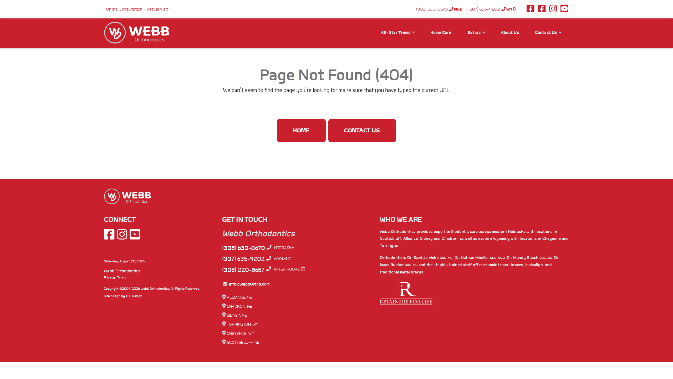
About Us (510, 32)
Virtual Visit (157, 9)
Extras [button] (474, 32)
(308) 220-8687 (243, 269)
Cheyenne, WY (240, 333)
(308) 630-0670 (439, 9)
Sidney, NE (237, 315)
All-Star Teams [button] (396, 32)
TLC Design (134, 296)
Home (301, 130)
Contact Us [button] (546, 32)
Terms (121, 277)
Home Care (440, 32)
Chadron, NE (239, 306)
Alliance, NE (239, 297)
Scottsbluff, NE (243, 342)
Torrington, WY (242, 324)
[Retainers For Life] (406, 296)
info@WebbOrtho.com (249, 284)
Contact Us (362, 130)
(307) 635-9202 (492, 9)
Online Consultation (124, 9)
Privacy (109, 277)
